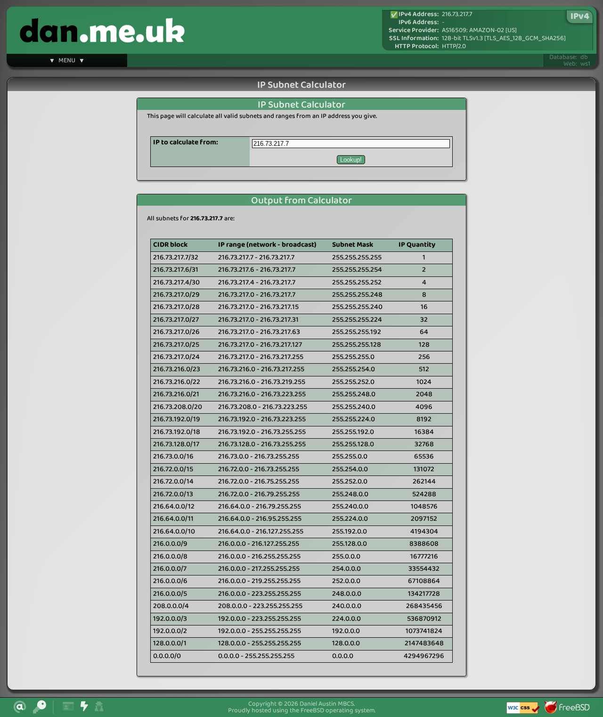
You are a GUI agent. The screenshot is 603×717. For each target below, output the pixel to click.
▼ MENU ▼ (67, 62)
